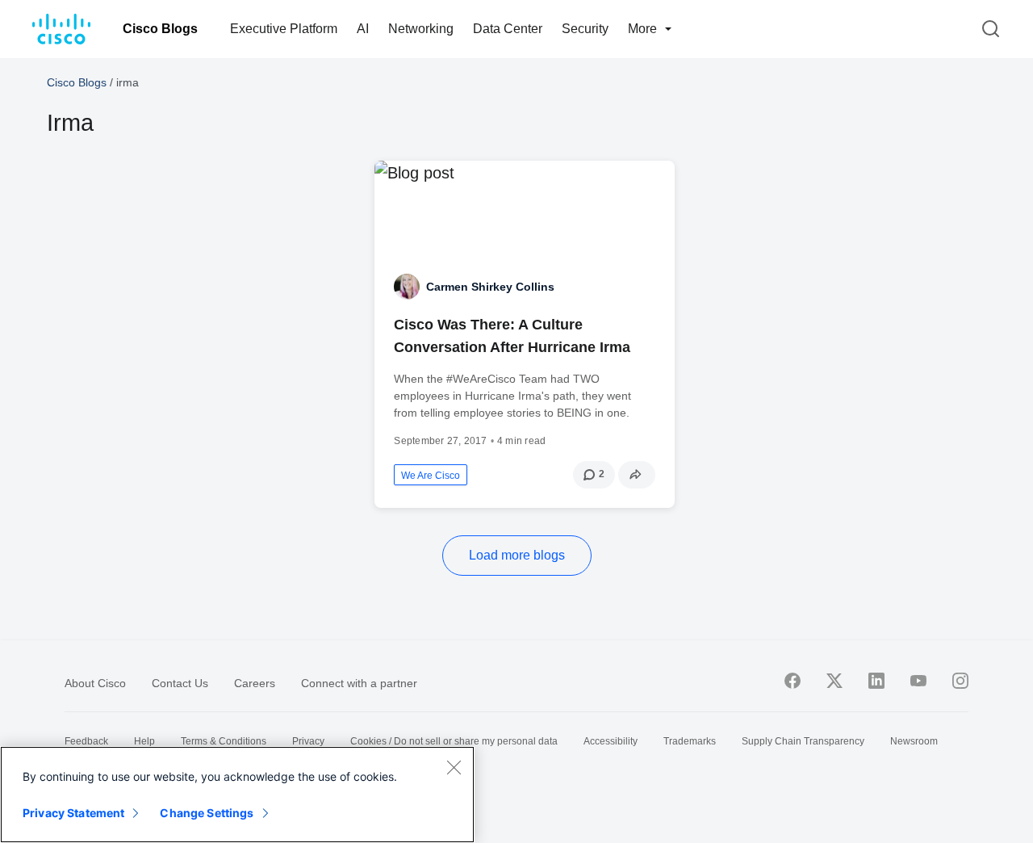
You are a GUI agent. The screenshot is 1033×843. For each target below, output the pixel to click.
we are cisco (430, 475)
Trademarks (689, 741)
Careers (254, 683)
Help (144, 741)
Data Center (507, 29)
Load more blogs (517, 555)
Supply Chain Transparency (803, 741)
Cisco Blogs (160, 29)
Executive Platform (283, 29)
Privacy (308, 741)
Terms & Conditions (223, 741)
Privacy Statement (73, 813)
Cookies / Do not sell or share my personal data (454, 741)
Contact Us (180, 683)
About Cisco (95, 683)
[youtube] (918, 681)
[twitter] (834, 681)
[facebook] (792, 681)
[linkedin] (876, 681)
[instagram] (960, 681)
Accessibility (610, 741)
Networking (421, 29)
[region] (237, 794)
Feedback (86, 741)
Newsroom (914, 741)
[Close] (453, 767)
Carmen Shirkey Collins (490, 286)
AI (363, 29)
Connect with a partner (359, 683)
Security (585, 29)
